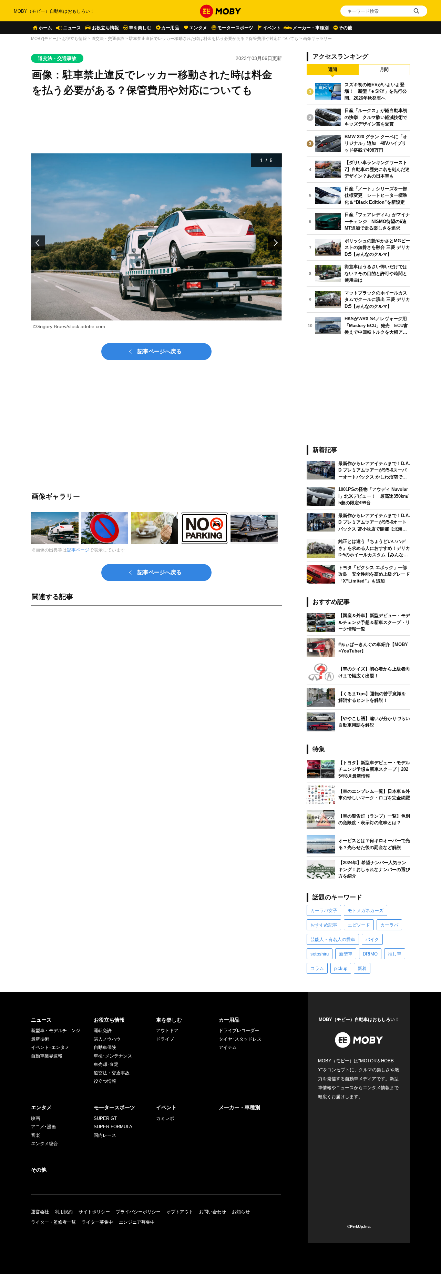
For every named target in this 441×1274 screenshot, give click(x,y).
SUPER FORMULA (113, 1126)
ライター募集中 (97, 1222)
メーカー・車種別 (311, 27)
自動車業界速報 (46, 1056)
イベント (272, 27)
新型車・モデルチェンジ (55, 1030)
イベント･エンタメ (50, 1047)
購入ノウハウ (107, 1039)
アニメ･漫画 (43, 1126)
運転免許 (103, 1030)
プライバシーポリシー (138, 1211)
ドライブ (165, 1039)
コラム (317, 968)
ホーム (45, 27)
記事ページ (78, 550)
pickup (340, 968)
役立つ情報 (105, 1081)
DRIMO (370, 954)
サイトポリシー (94, 1211)
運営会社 (40, 1211)
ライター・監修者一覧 (53, 1222)
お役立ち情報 (105, 27)
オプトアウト (179, 1211)
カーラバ (389, 925)
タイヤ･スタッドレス (240, 1039)
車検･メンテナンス (113, 1056)
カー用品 (170, 27)
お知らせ (241, 1211)
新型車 (345, 954)
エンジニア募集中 (137, 1222)
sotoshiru (319, 954)
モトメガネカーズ (365, 910)
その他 (345, 27)
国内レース (105, 1135)
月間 (384, 69)
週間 (332, 69)
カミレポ (165, 1118)
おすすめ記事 (323, 925)
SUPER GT (105, 1118)
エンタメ (198, 27)
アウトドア (167, 1030)
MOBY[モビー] (44, 38)
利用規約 (64, 1211)
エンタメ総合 (44, 1143)
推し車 (394, 954)
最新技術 (40, 1039)
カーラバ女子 (323, 910)
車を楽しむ (140, 27)
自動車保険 (105, 1047)
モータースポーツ (235, 27)
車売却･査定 (106, 1064)
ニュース (72, 27)
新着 (362, 968)
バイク (372, 939)
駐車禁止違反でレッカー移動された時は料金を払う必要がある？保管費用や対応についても (213, 38)
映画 (35, 1118)
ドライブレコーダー (239, 1030)
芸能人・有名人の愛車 (332, 939)
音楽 (35, 1135)
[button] (38, 242)
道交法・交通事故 (107, 38)
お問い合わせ (212, 1211)
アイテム (228, 1047)
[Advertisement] (156, 688)
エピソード (359, 925)
